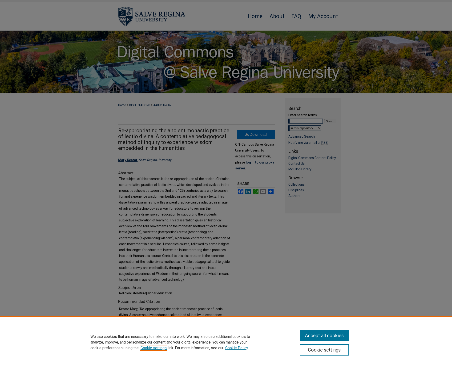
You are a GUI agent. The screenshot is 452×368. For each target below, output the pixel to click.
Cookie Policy (236, 348)
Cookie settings (154, 348)
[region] (226, 342)
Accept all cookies (324, 335)
